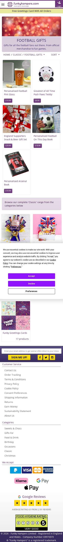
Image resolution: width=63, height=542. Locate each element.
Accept (31, 276)
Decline (31, 284)
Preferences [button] (16, 266)
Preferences (31, 291)
